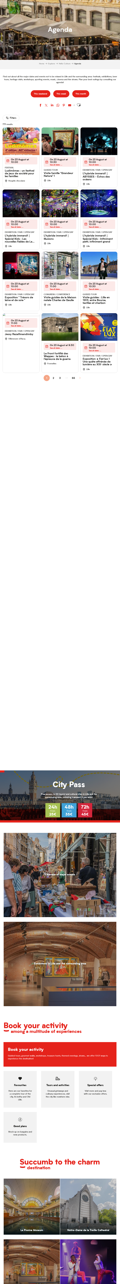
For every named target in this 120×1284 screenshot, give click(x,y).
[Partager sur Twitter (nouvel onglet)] (46, 105)
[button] (78, 105)
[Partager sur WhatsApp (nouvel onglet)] (57, 105)
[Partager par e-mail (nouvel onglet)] (69, 105)
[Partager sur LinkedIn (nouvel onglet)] (52, 105)
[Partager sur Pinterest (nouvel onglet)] (63, 105)
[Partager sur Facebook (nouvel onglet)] (40, 105)
